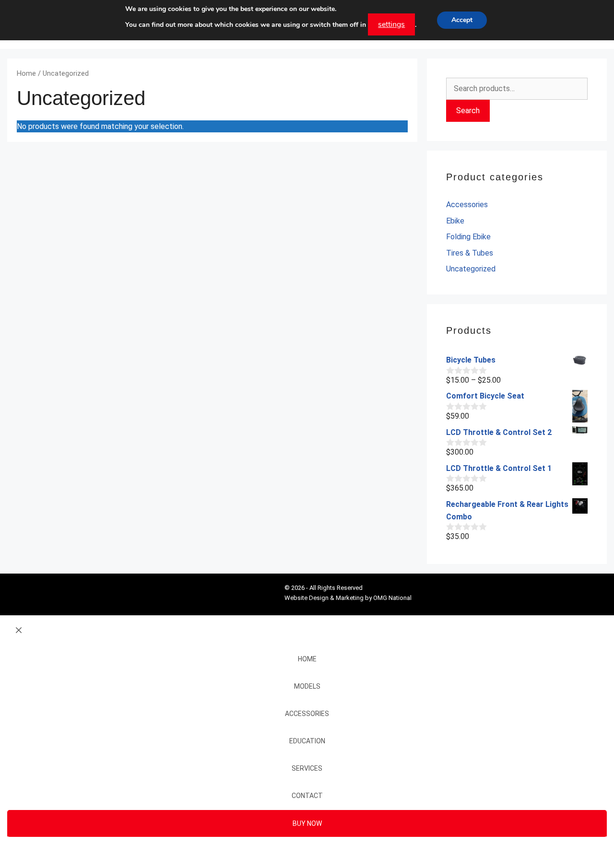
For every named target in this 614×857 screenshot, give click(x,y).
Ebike (455, 220)
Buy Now (307, 823)
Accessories (467, 204)
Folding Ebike (468, 236)
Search (468, 110)
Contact (307, 795)
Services (307, 768)
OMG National (392, 597)
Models (307, 686)
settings (391, 24)
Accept (461, 19)
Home (26, 73)
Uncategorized (471, 268)
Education (307, 741)
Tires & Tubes (469, 253)
